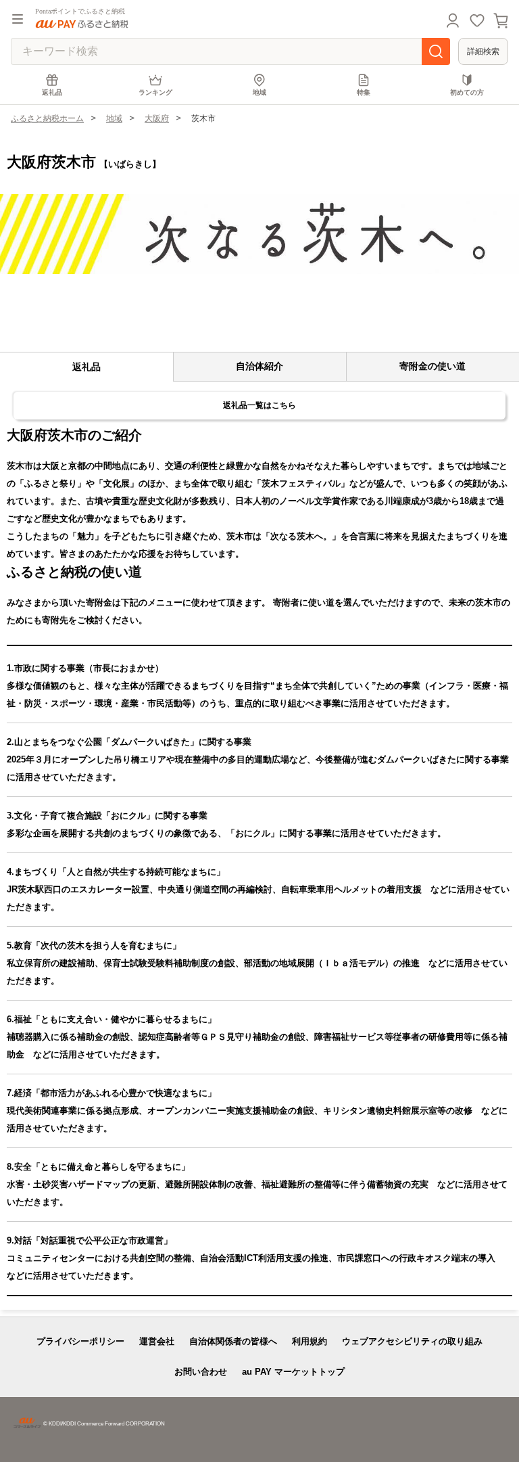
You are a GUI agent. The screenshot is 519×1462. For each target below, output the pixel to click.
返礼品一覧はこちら (259, 405)
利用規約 (309, 1341)
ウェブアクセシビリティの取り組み (412, 1341)
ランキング (155, 92)
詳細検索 (483, 51)
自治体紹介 (259, 366)
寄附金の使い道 (432, 366)
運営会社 (156, 1341)
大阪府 (157, 118)
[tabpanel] (259, 234)
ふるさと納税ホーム (47, 118)
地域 (259, 92)
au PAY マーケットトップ (293, 1372)
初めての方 (467, 92)
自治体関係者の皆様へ (233, 1341)
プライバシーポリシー (80, 1341)
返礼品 (52, 92)
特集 (363, 92)
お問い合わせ (200, 1372)
